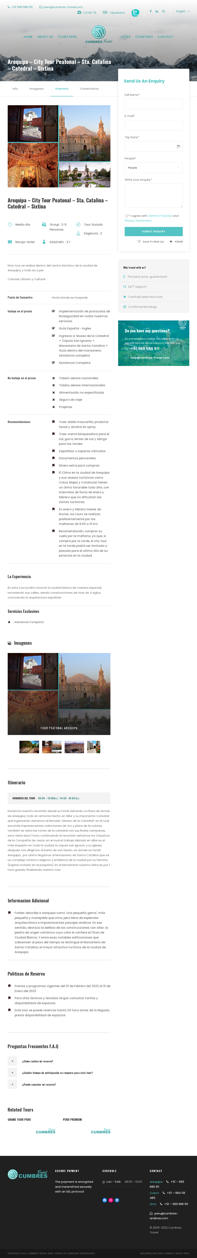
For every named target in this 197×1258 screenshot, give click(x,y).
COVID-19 (89, 13)
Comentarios (89, 89)
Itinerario (61, 89)
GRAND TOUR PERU (19, 1119)
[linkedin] (157, 11)
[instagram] (163, 11)
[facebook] (151, 11)
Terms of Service (160, 216)
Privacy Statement (138, 220)
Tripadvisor (117, 13)
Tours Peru (67, 37)
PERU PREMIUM (72, 1119)
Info (15, 89)
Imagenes (37, 89)
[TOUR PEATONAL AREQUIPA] (59, 694)
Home (28, 37)
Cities (126, 37)
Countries (144, 37)
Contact (166, 37)
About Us (45, 37)
